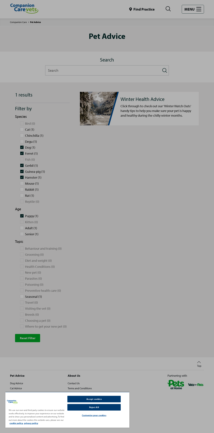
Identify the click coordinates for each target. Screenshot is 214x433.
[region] (67, 410)
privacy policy (31, 423)
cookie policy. (16, 423)
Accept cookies (94, 399)
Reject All (94, 407)
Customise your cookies (94, 415)
